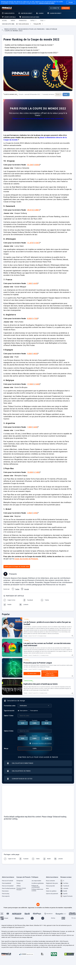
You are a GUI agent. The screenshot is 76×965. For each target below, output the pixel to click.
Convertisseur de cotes (22, 779)
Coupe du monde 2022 (10, 94)
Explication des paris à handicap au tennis (41, 684)
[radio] (23, 710)
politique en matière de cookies (46, 3)
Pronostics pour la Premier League (38, 663)
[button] (4, 20)
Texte (58, 94)
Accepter (71, 2)
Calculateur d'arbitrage (22, 763)
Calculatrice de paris (21, 771)
